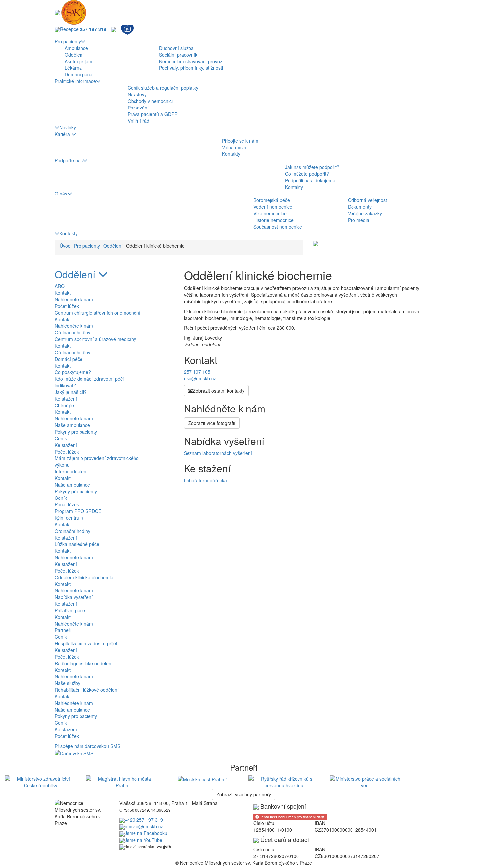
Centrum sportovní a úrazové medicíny (95, 339)
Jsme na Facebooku (146, 833)
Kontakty (231, 154)
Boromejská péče (271, 200)
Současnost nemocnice (277, 226)
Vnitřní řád (138, 120)
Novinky (67, 127)
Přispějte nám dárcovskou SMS (87, 746)
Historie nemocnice (273, 220)
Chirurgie (64, 405)
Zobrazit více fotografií (211, 423)
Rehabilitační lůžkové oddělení (87, 689)
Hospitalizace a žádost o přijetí (87, 643)
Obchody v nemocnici (150, 101)
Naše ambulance (72, 425)
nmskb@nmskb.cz (144, 826)
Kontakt (63, 292)
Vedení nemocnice (272, 206)
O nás (61, 193)
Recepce (83, 29)
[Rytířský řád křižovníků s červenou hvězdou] (284, 781)
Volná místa (234, 147)
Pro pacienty (68, 41)
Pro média (358, 220)
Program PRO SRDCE (78, 511)
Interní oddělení (71, 471)
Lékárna (73, 68)
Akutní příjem (78, 61)
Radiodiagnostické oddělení (84, 663)
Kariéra (63, 134)
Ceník (61, 438)
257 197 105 (197, 371)
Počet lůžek (67, 306)
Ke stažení (66, 398)
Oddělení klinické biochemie (84, 577)
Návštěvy (137, 94)
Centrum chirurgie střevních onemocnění (97, 312)
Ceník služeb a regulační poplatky (163, 87)
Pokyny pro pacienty (76, 431)
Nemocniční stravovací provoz (190, 61)
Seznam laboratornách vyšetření (218, 453)
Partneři (63, 630)
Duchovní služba (176, 48)
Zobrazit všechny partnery (243, 794)
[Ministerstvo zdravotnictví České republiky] (40, 781)
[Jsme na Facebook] (113, 29)
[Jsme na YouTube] (127, 29)
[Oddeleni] (315, 243)
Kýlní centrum (69, 517)
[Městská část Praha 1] (203, 778)
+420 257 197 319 (144, 819)
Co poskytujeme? (73, 372)
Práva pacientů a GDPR (153, 114)
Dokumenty (360, 206)
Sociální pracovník (178, 54)
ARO (60, 286)
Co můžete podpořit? (307, 173)
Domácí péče (78, 74)
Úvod (65, 245)
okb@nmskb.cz (200, 378)
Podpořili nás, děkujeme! (311, 180)
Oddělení (74, 54)
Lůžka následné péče (77, 544)
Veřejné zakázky (365, 213)
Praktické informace (75, 81)
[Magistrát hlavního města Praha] (121, 781)
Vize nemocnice (270, 213)
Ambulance (76, 48)
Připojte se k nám (240, 140)
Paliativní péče (70, 610)
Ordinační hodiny (72, 332)
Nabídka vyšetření (74, 597)
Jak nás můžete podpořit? (312, 167)
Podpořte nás (69, 160)
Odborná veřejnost (367, 200)
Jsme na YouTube (143, 840)
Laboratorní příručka (205, 480)
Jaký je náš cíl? (71, 392)
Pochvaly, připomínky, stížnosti (191, 68)
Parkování (138, 107)
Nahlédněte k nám (74, 299)
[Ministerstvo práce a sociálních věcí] (365, 781)
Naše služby (67, 683)
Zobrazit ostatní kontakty (218, 390)
